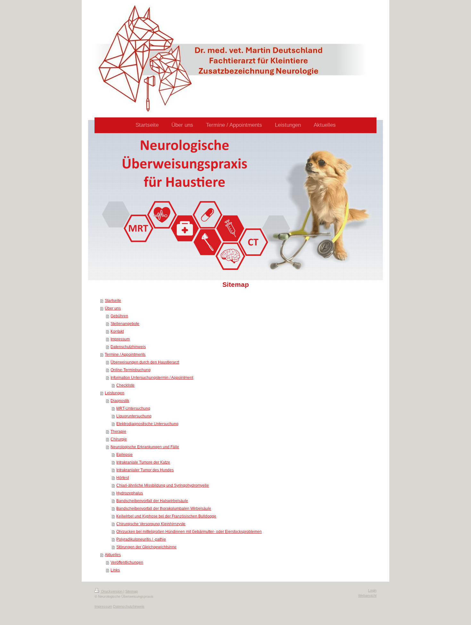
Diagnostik (120, 400)
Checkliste (125, 385)
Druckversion (111, 591)
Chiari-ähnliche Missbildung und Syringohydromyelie (162, 485)
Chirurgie (119, 439)
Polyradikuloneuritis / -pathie (141, 539)
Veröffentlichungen (127, 562)
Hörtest (122, 477)
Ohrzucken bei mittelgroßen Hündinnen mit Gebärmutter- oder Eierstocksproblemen (189, 531)
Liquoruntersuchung (134, 416)
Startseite (113, 300)
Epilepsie (124, 454)
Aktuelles (113, 554)
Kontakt (117, 331)
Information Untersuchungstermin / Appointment (152, 377)
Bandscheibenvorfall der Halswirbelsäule (152, 501)
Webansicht (367, 595)
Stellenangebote (125, 323)
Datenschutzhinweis (128, 347)
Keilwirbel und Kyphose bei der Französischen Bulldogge (166, 516)
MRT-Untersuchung (133, 408)
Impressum (120, 339)
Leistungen (114, 393)
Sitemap (131, 591)
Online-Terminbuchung (131, 370)
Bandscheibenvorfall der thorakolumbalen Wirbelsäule (163, 508)
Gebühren (119, 316)
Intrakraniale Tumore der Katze (143, 462)
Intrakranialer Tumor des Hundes (145, 470)
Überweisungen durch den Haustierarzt (145, 362)
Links (115, 570)
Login (372, 590)
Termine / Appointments (125, 354)
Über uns (113, 308)
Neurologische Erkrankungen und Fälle (145, 447)
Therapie (118, 431)
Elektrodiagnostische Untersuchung (147, 424)
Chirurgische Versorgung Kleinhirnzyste (151, 524)
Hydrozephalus (129, 493)
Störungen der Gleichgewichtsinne (146, 547)
